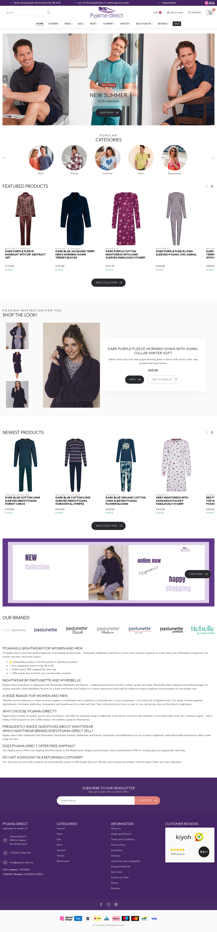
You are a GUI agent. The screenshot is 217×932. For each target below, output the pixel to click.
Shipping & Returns (121, 834)
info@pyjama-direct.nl (21, 862)
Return (114, 883)
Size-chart (116, 872)
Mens (68, 23)
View (132, 379)
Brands (163, 23)
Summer (108, 23)
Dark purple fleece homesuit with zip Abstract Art (25, 254)
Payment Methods (120, 866)
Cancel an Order (120, 877)
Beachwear (143, 23)
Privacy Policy (118, 844)
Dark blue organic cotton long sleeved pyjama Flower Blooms (126, 500)
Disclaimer (116, 850)
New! (93, 23)
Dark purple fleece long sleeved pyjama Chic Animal (176, 253)
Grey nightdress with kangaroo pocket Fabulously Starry (172, 500)
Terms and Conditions (123, 839)
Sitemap (115, 855)
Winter (124, 23)
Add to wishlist (162, 379)
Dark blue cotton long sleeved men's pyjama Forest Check (22, 500)
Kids (80, 23)
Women (53, 23)
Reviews (115, 888)
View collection (106, 282)
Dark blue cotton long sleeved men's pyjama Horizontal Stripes (73, 500)
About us (116, 828)
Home (39, 23)
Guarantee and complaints (125, 861)
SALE (177, 23)
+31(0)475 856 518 (20, 852)
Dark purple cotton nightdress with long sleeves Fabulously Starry (125, 254)
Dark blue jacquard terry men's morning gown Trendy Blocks (75, 254)
